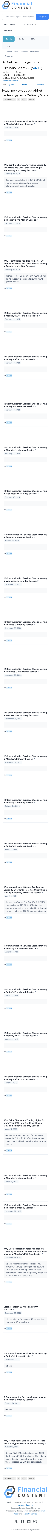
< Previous (8, 100)
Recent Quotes (9, 24)
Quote (11, 84)
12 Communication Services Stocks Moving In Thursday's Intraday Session (25, 448)
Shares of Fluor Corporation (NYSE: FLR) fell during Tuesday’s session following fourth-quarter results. (25, 279)
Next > (31, 100)
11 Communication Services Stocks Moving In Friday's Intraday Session (25, 1354)
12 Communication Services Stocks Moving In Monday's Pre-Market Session (25, 1034)
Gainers (9, 1366)
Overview (8, 52)
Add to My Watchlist (10, 81)
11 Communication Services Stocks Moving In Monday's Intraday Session (25, 122)
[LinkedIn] (29, 1522)
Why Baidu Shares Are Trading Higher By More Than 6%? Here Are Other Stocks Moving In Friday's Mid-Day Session (24, 1123)
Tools (7, 46)
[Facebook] (22, 1522)
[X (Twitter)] (16, 1522)
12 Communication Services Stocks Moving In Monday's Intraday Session (25, 757)
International (34, 52)
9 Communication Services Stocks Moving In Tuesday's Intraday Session (25, 1398)
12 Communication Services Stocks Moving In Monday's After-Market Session (25, 314)
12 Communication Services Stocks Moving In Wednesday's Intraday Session (25, 492)
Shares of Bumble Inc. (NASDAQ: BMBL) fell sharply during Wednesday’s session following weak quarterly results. (25, 183)
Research (40, 84)
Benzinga (9, 140)
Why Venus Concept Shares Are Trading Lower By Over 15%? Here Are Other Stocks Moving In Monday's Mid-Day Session (25, 890)
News (16, 52)
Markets (8, 39)
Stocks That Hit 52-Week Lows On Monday (21, 1308)
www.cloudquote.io (25, 1505)
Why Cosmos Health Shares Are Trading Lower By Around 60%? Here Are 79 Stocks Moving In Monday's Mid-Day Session (25, 1251)
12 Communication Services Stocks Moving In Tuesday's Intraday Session (25, 623)
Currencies (24, 52)
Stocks (21, 39)
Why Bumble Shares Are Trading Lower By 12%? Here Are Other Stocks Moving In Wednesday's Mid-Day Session (25, 168)
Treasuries (9, 56)
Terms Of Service (30, 1514)
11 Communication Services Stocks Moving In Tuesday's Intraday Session (25, 536)
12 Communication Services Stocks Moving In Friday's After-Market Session (25, 358)
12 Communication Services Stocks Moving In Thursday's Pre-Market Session (25, 670)
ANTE (37, 68)
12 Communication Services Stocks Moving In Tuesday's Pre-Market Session (25, 218)
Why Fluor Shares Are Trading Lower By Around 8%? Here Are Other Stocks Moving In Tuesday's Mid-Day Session (25, 264)
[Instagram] (35, 1522)
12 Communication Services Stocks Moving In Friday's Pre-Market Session (25, 405)
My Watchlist (28, 24)
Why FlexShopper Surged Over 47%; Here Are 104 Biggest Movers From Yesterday (25, 1442)
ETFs (33, 39)
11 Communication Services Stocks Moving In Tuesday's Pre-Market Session (25, 947)
